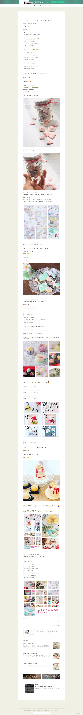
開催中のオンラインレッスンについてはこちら (40, 505)
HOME (34, 5)
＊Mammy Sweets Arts (31, 39)
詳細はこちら (26, 197)
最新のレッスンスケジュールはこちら (37, 511)
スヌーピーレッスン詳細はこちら (35, 382)
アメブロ (49, 5)
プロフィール (39, 5)
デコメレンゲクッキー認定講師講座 (30, 87)
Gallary (44, 5)
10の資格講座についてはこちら (34, 556)
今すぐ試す (54, 1)
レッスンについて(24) (26, 618)
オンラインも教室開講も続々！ (28, 643)
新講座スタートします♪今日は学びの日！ (30, 653)
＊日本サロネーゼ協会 (31, 49)
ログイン (60, 2)
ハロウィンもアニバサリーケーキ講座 (30, 663)
